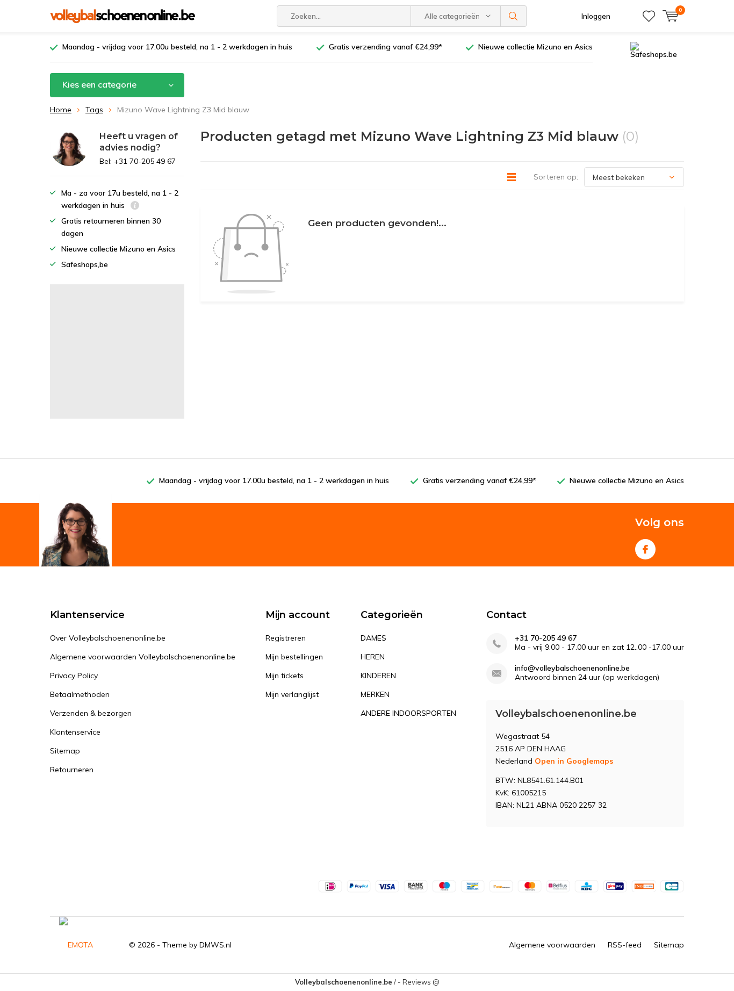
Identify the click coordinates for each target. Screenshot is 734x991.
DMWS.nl (215, 945)
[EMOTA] (86, 945)
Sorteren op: (556, 177)
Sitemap (65, 751)
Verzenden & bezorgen (91, 713)
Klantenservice (75, 732)
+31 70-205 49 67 (546, 638)
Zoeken (514, 16)
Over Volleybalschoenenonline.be (107, 638)
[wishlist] (649, 16)
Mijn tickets (284, 675)
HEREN (373, 657)
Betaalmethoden (80, 694)
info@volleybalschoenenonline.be (572, 668)
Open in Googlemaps (574, 761)
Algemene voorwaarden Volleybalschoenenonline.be (142, 657)
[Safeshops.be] (657, 49)
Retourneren (71, 769)
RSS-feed (625, 945)
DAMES (373, 638)
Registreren (285, 638)
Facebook (645, 549)
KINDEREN (378, 675)
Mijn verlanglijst (292, 694)
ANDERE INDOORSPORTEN (408, 713)
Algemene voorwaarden (552, 945)
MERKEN (375, 694)
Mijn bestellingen (294, 657)
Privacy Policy (74, 675)
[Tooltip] (135, 206)
